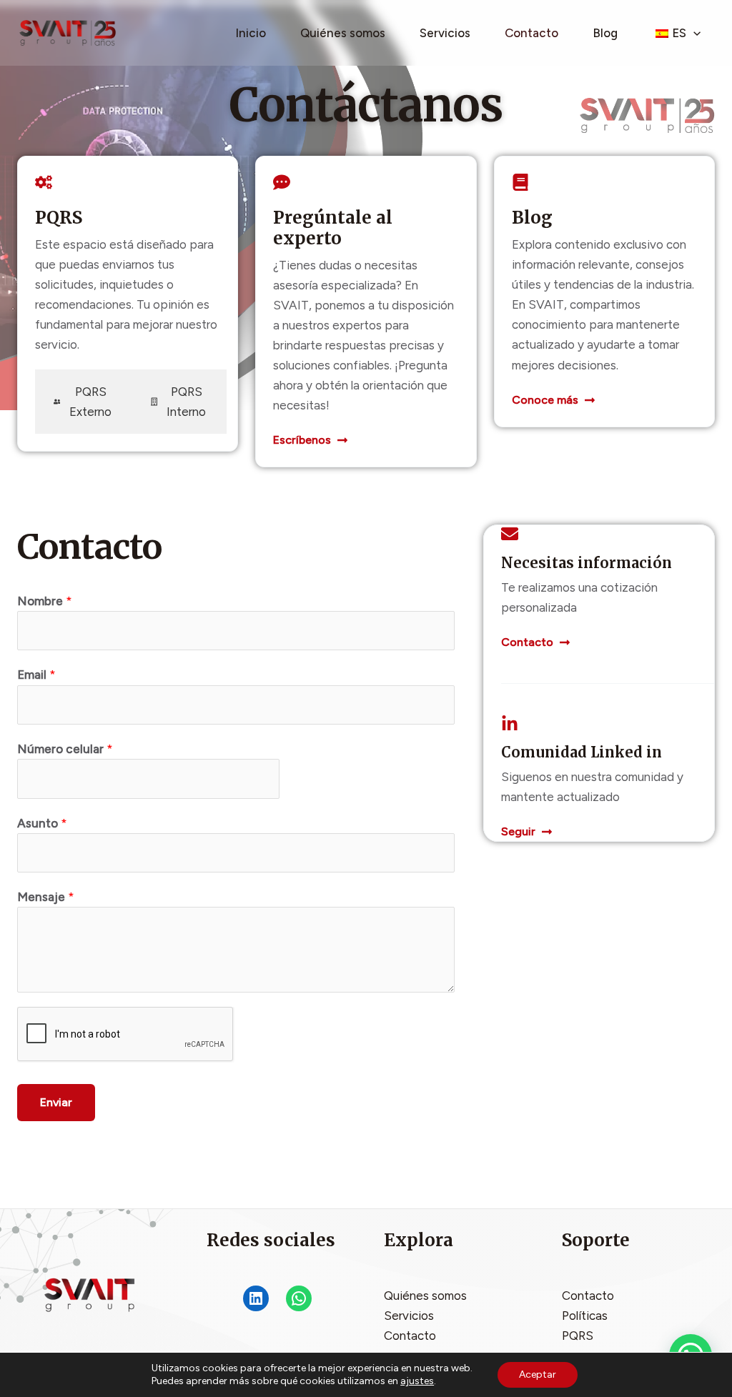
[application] (693, 33)
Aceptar (537, 1374)
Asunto (42, 823)
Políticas (585, 1315)
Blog (605, 33)
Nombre (44, 601)
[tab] (83, 401)
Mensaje (45, 897)
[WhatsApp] (299, 1298)
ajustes (417, 1381)
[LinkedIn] (256, 1298)
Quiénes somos (342, 33)
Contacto (531, 33)
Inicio (250, 33)
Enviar (56, 1102)
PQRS (577, 1335)
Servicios (445, 33)
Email (36, 674)
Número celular (65, 749)
